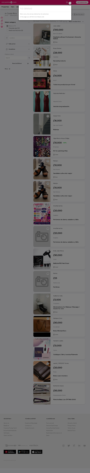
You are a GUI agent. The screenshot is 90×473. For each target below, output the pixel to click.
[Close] (70, 3)
